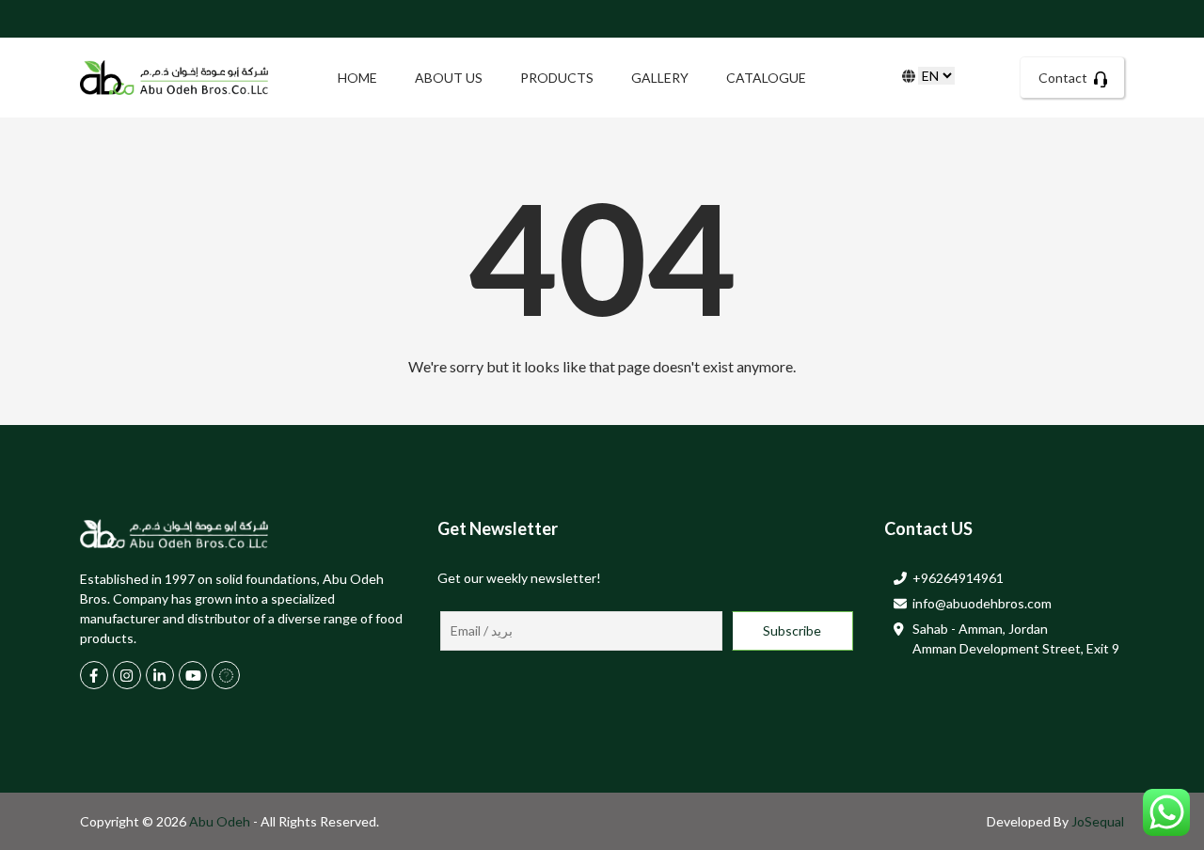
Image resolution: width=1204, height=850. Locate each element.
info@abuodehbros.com (982, 603)
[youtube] (193, 675)
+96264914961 (958, 578)
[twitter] (226, 675)
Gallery (660, 78)
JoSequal (1097, 821)
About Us (449, 78)
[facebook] (94, 675)
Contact (1064, 78)
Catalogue (766, 78)
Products (557, 78)
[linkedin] (160, 675)
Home (357, 78)
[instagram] (127, 675)
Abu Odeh (221, 821)
